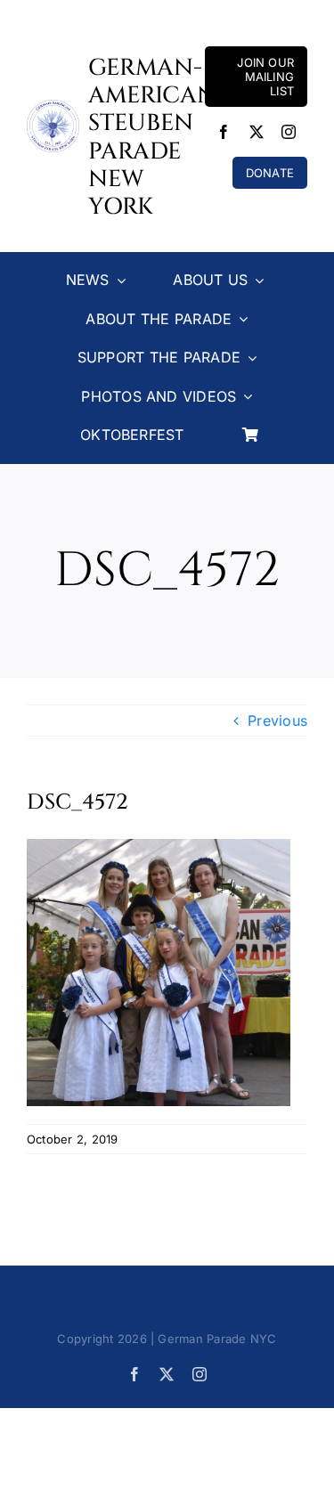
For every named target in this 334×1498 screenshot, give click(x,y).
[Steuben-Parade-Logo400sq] (53, 107)
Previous (277, 720)
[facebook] (223, 132)
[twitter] (256, 132)
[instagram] (288, 132)
